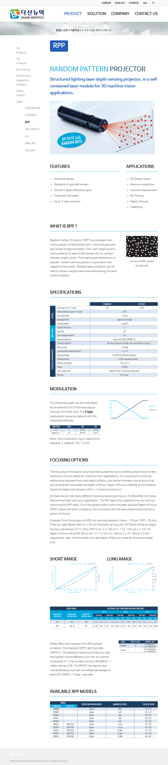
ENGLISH (120, 3)
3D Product (21, 50)
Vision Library (20, 93)
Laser (19, 101)
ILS (26, 136)
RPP (26, 122)
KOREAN (106, 3)
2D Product (21, 61)
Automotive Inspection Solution (23, 80)
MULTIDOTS (26, 129)
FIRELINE (26, 143)
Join (145, 3)
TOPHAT (26, 150)
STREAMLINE (26, 108)
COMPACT (26, 115)
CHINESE (134, 3)
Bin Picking (23, 69)
